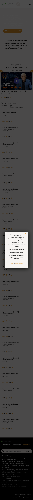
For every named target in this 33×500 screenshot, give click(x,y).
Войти (11, 263)
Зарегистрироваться (19, 263)
